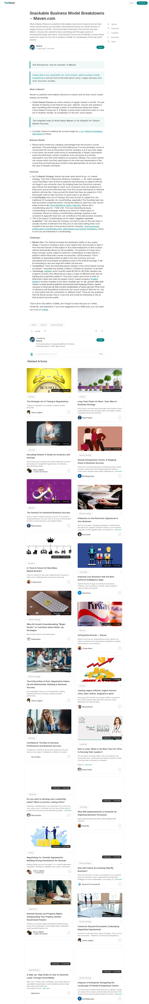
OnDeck (48, 271)
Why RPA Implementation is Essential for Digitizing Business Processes (97, 813)
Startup (34, 325)
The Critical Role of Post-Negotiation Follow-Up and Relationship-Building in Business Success (49, 684)
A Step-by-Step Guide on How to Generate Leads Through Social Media (47, 976)
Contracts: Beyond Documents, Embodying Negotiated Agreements (98, 928)
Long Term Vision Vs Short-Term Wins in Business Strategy (97, 403)
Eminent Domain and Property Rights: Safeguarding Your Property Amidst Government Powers (45, 917)
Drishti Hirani (40, 873)
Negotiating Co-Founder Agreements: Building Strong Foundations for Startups (46, 859)
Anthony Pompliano (93, 131)
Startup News (36, 639)
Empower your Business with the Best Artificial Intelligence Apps (96, 578)
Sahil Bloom (37, 134)
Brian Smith (86, 535)
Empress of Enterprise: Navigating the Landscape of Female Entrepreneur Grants (98, 984)
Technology (83, 572)
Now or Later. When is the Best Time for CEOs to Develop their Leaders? (100, 750)
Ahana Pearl (86, 593)
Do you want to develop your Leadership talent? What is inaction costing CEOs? (46, 800)
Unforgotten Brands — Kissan (92, 635)
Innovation (32, 450)
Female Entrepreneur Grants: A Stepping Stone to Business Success (97, 461)
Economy (83, 686)
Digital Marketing (34, 970)
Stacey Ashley (87, 770)
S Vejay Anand (87, 648)
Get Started (142, 3)
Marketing (32, 738)
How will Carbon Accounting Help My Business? (95, 869)
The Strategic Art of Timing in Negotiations (48, 401)
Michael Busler (87, 707)
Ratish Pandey (87, 418)
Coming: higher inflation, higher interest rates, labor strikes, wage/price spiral (97, 692)
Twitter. (45, 310)
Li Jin (81, 131)
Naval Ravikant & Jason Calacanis (65, 205)
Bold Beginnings (88, 476)
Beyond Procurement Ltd (91, 884)
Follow (100, 47)
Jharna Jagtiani (87, 940)
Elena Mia (85, 826)
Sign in (132, 3)
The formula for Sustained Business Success (48, 512)
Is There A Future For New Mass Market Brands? (42, 569)
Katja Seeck (35, 993)
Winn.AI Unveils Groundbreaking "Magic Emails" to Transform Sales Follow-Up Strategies (46, 627)
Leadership (83, 744)
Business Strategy (57, 325)
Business (44, 325)
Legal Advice (33, 909)
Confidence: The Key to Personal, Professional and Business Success (44, 744)
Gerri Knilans (36, 757)
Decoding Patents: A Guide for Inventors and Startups (48, 456)
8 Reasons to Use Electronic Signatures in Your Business (98, 520)
